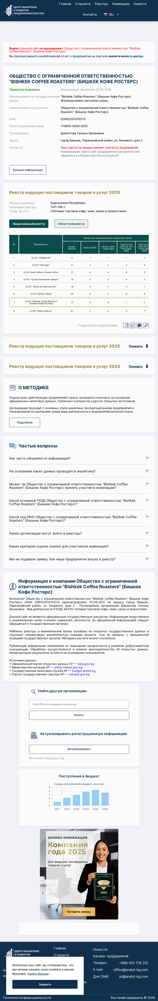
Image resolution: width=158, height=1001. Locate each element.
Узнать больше (38, 973)
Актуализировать (79, 749)
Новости (140, 4)
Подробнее (25, 422)
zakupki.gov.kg (79, 674)
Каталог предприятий (110, 956)
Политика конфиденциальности (27, 998)
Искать (79, 715)
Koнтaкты (90, 14)
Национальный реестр (29, 223)
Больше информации (28, 170)
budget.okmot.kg (83, 670)
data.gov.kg (86, 663)
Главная (65, 4)
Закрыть (45, 984)
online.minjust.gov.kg (68, 667)
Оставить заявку (79, 911)
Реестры (101, 4)
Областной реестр (71, 223)
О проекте (83, 4)
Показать (136, 346)
